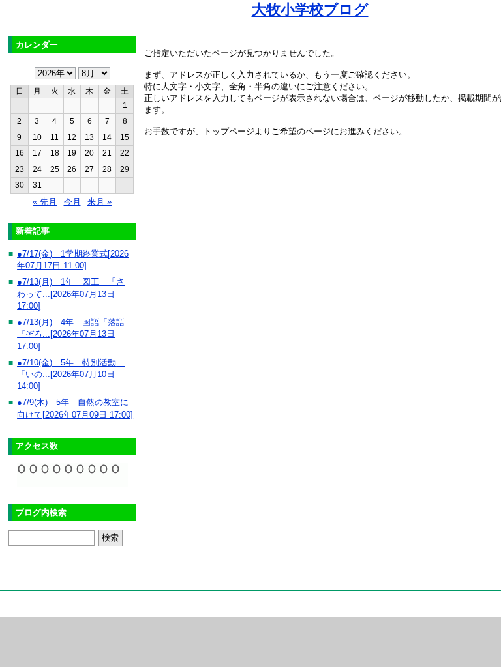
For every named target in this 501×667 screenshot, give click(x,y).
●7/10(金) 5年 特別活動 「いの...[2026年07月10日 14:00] (71, 374)
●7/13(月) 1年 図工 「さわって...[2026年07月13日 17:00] (71, 294)
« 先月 (45, 201)
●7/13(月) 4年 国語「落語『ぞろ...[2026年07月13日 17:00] (71, 334)
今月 (72, 201)
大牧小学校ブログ (310, 9)
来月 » (99, 201)
